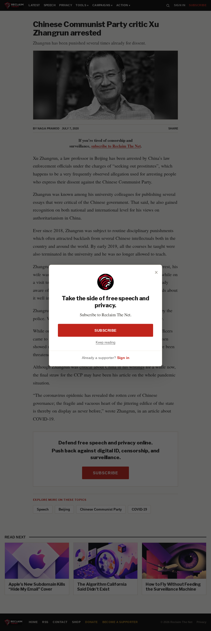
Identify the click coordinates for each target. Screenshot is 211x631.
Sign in (123, 357)
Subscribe (105, 330)
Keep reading (105, 342)
